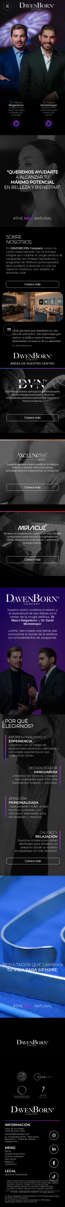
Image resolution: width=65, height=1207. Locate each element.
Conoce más (32, 284)
